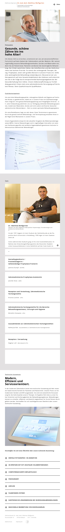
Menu (58, 4)
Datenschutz (8, 521)
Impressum (19, 521)
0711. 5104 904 (32, 517)
